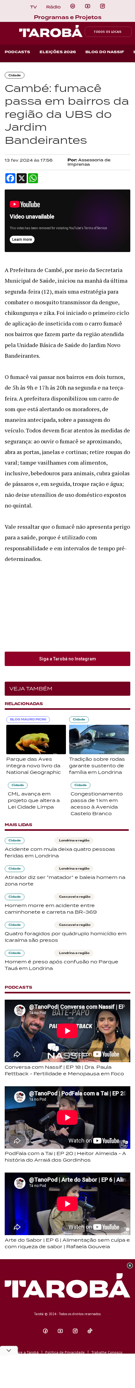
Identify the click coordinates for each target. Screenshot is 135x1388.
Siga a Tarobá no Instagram (67, 658)
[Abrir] (87, 6)
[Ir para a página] (72, 6)
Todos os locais (108, 32)
